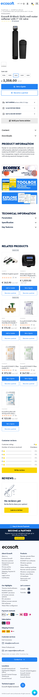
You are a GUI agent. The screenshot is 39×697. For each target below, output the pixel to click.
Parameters (7, 218)
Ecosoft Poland (7, 678)
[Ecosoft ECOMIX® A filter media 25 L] (28, 307)
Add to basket (10, 288)
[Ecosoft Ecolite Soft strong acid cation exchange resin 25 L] (10, 398)
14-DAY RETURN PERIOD (13, 108)
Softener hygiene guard (10, 274)
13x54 (16, 75)
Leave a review (16, 510)
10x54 (3, 75)
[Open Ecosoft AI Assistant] (34, 692)
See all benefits (19, 538)
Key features (7, 227)
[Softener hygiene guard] (10, 260)
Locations (5, 666)
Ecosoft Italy (24, 668)
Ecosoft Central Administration (25, 674)
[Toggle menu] (37, 3)
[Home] (7, 3)
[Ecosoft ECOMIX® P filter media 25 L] (28, 353)
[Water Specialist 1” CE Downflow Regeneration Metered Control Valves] (28, 260)
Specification (8, 223)
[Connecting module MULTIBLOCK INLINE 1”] (10, 307)
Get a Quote (21, 86)
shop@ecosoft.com (12, 643)
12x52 (9, 75)
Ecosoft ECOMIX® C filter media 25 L (10, 367)
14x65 (22, 75)
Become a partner (21, 93)
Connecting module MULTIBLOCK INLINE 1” (9, 322)
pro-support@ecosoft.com (14, 650)
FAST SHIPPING (17, 102)
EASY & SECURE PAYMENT (13, 114)
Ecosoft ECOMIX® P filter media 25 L (28, 367)
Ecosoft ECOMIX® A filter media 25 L (28, 322)
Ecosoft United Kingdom (28, 671)
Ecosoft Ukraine (25, 677)
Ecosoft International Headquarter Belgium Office (9, 670)
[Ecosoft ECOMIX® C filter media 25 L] (10, 353)
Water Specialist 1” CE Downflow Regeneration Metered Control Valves (28, 275)
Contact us (18, 659)
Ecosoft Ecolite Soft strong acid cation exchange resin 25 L (8, 413)
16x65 (28, 75)
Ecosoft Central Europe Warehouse (9, 675)
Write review (19, 470)
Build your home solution (21, 121)
